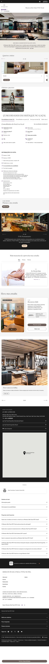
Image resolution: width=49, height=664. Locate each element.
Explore (24, 245)
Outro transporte (8, 428)
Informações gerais (6, 502)
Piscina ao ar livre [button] (7, 131)
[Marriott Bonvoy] (45, 1)
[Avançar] (45, 58)
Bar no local (29, 131)
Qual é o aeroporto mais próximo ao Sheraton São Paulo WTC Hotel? (17, 538)
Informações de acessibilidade (9, 507)
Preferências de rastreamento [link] (7, 640)
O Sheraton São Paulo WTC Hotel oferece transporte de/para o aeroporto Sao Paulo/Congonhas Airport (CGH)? (23, 543)
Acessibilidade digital (5, 641)
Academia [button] (29, 138)
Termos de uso (20, 640)
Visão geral (5, 577)
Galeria (25, 577)
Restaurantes (5, 581)
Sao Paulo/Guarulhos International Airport (13, 421)
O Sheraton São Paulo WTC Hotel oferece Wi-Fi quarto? (14, 533)
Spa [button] (4, 138)
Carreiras (15, 640)
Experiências (5, 584)
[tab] (8, 119)
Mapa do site (12, 641)
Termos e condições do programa (30, 640)
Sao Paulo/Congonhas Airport (11, 424)
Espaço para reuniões (31, 135)
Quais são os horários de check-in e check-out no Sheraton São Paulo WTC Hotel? (20, 519)
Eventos (4, 586)
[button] (40, 2)
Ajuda (17, 641)
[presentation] (11, 329)
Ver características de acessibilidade (10, 165)
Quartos (4, 579)
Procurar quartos (37, 324)
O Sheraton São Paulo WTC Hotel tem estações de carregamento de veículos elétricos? (22, 548)
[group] (24, 231)
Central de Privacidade (42, 640)
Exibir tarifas (6, 79)
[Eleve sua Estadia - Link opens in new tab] (13, 100)
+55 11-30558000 (9, 418)
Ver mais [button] (31, 48)
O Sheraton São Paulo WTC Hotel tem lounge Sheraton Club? (16, 553)
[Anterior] (3, 58)
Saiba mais (5, 206)
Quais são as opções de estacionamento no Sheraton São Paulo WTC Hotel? (19, 528)
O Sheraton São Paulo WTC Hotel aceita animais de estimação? (16, 524)
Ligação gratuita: (12, 596)
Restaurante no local (8, 127)
